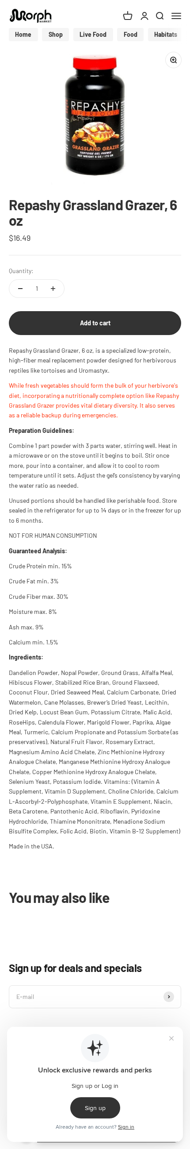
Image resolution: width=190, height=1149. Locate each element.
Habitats (165, 34)
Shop (56, 34)
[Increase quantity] (53, 288)
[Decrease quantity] (20, 288)
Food (130, 34)
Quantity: (21, 270)
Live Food (93, 34)
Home (23, 34)
